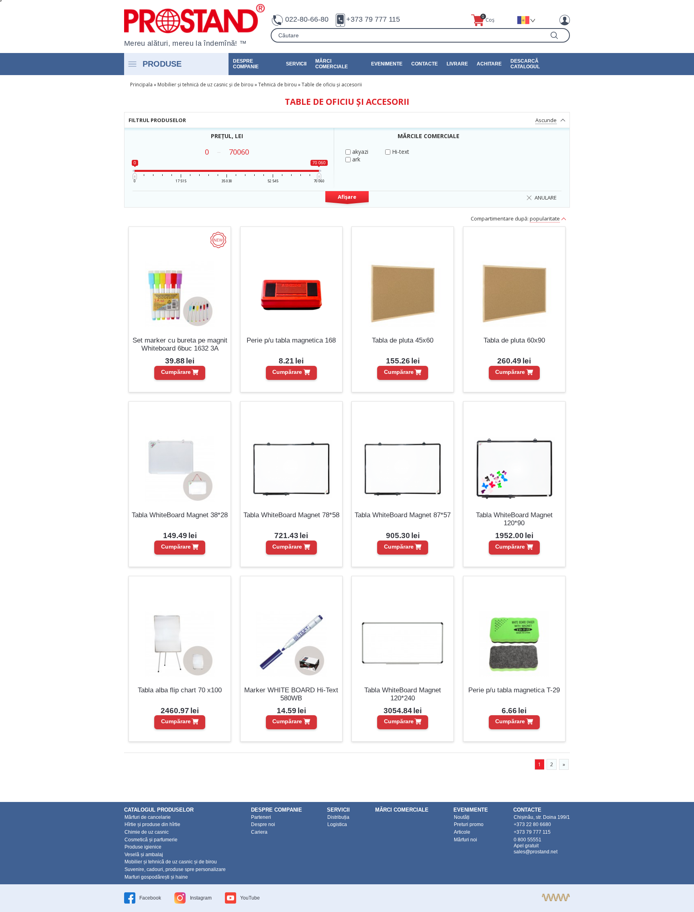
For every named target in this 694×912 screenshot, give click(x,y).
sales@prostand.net (535, 852)
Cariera (259, 832)
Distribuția (338, 817)
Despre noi (263, 824)
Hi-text (399, 151)
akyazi (359, 151)
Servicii (296, 64)
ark (355, 159)
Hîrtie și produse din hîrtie (152, 824)
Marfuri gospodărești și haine (156, 877)
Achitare (489, 64)
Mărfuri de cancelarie (148, 817)
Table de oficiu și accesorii (332, 84)
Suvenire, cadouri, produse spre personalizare (175, 869)
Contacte (424, 64)
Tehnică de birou (277, 84)
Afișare (347, 196)
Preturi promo (469, 824)
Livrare (457, 64)
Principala (141, 84)
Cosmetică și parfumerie (151, 840)
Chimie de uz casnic (147, 832)
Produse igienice (143, 847)
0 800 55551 (527, 840)
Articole (462, 832)
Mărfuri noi (465, 840)
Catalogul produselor (159, 810)
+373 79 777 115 (373, 19)
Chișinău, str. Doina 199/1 (542, 817)
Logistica (337, 824)
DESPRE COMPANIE (246, 63)
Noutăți (461, 817)
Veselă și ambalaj (144, 854)
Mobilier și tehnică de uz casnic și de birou (205, 84)
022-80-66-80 (307, 19)
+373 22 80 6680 (532, 824)
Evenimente (386, 64)
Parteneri (261, 817)
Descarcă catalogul (525, 63)
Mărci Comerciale (331, 63)
